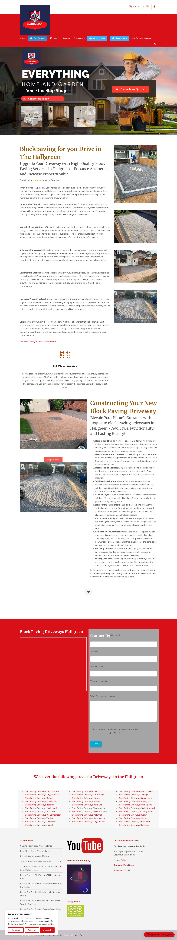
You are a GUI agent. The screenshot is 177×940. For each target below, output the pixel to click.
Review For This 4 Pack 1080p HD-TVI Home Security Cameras (40, 902)
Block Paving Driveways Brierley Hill (135, 801)
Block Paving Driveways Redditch (39, 804)
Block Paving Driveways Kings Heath (88, 821)
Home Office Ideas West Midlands (35, 856)
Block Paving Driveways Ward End (87, 804)
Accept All (47, 930)
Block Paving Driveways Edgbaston (134, 818)
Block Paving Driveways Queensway (41, 801)
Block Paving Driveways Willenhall (87, 815)
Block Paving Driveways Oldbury (39, 798)
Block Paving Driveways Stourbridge (88, 794)
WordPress (80, 935)
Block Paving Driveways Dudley (133, 815)
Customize (16, 930)
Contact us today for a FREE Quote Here (38, 341)
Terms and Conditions (124, 865)
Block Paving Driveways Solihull (39, 825)
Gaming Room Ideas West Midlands (36, 846)
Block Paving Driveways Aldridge (133, 794)
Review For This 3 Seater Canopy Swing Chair (40, 909)
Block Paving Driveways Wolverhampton (43, 815)
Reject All (31, 930)
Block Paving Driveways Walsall (86, 801)
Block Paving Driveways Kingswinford (42, 794)
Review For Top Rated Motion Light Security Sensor (40, 894)
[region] (31, 922)
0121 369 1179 (138, 7)
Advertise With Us (122, 870)
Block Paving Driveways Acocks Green (136, 791)
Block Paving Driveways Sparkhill (86, 791)
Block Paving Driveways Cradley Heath (136, 811)
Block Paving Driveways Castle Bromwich (137, 808)
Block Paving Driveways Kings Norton (42, 791)
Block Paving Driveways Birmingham (135, 798)
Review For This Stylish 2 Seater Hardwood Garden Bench (39, 885)
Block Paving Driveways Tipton (86, 798)
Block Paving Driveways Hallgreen (134, 825)
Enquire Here (53, 459)
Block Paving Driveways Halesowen (134, 821)
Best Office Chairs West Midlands (35, 851)
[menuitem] (23, 38)
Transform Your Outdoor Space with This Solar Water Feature (39, 868)
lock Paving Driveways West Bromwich (90, 811)
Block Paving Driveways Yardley (39, 818)
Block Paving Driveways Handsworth (88, 818)
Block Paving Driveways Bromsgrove (135, 804)
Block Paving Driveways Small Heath (41, 808)
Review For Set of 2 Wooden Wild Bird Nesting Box (41, 877)
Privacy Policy (120, 860)
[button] (159, 934)
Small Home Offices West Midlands (35, 861)
